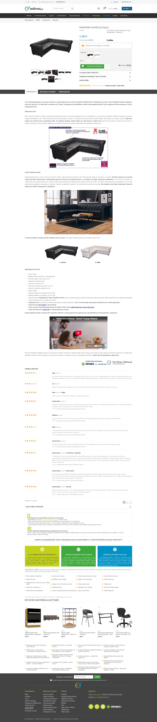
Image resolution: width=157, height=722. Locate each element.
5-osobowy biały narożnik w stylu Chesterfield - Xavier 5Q (70, 464)
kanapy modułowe (89, 569)
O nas (27, 2)
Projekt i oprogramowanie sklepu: (66, 719)
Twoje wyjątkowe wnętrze (49, 519)
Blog (26, 694)
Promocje (96, 16)
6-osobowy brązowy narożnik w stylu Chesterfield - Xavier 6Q (71, 408)
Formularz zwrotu (31, 711)
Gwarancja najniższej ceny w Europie (92, 76)
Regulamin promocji (68, 701)
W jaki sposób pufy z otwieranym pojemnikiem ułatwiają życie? (62, 669)
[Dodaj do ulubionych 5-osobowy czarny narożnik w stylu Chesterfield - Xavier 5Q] (107, 66)
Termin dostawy (48, 696)
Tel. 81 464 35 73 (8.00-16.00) (46, 2)
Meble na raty (47, 705)
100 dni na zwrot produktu (89, 72)
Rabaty (63, 703)
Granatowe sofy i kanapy (59, 579)
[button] (72, 8)
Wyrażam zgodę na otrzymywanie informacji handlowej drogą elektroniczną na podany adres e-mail (79, 680)
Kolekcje (106, 16)
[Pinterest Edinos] (102, 707)
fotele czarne (107, 569)
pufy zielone (54, 571)
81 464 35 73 (97, 695)
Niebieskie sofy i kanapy (85, 587)
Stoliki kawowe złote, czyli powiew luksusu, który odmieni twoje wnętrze (89, 663)
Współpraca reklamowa (33, 703)
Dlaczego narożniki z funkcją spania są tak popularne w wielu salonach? (63, 650)
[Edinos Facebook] (90, 707)
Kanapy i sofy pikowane (85, 579)
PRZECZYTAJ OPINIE (110, 85)
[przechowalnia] (99, 9)
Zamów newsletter (64, 677)
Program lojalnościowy (69, 696)
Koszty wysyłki (48, 694)
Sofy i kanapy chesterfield (34, 576)
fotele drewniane (117, 569)
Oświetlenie (61, 16)
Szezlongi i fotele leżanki (111, 587)
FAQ (62, 705)
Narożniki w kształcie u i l (34, 587)
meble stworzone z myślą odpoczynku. (82, 307)
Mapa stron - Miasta (68, 707)
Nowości (86, 16)
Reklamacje (65, 709)
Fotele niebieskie (109, 590)
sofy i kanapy (42, 305)
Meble (28, 16)
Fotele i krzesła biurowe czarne (87, 576)
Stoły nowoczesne (83, 590)
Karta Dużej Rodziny (50, 707)
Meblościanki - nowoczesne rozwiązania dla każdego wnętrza (36, 650)
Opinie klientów (48, 709)
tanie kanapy (99, 569)
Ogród (51, 16)
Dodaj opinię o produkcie (34, 506)
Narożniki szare (31, 579)
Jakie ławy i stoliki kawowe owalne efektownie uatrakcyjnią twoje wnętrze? (38, 656)
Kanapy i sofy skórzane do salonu (62, 584)
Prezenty (124, 16)
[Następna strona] (130, 502)
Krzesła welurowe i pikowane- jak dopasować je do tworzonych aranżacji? (113, 662)
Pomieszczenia (40, 16)
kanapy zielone (126, 569)
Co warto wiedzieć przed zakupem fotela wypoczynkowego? (114, 650)
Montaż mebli (84, 80)
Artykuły (64, 694)
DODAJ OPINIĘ (120, 85)
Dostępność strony (49, 712)
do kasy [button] (126, 8)
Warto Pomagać (30, 701)
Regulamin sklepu (67, 699)
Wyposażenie (74, 16)
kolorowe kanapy (61, 569)
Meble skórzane (57, 587)
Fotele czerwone (109, 579)
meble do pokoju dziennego (41, 571)
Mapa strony (65, 712)
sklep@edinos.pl (60, 2)
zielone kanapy (50, 569)
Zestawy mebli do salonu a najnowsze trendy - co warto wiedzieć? (38, 663)
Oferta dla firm (30, 705)
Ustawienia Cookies (49, 701)
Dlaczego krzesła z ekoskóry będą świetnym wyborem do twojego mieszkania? (62, 656)
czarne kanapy (71, 569)
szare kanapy (79, 569)
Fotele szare (107, 584)
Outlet (115, 16)
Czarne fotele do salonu (111, 576)
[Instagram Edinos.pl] (96, 707)
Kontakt (34, 2)
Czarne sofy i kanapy (58, 576)
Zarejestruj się (126, 2)
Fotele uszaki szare (83, 584)
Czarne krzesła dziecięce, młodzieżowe (64, 590)
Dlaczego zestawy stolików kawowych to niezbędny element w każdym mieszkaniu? (89, 668)
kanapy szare (29, 571)
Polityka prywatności (50, 699)
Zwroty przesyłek (49, 703)
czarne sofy (46, 309)
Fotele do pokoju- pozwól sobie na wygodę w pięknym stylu (114, 645)
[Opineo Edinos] (114, 707)
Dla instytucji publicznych (29, 708)
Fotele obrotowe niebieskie (35, 590)
